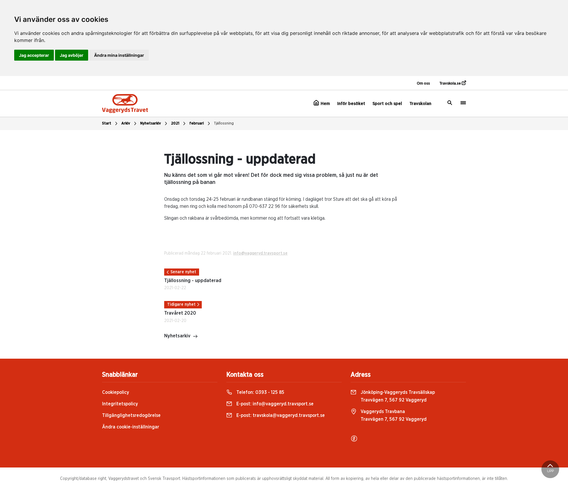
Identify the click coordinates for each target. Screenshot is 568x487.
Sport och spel (387, 103)
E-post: (274, 404)
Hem (325, 103)
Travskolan (420, 103)
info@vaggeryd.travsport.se (260, 253)
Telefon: (259, 392)
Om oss (423, 83)
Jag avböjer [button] (71, 55)
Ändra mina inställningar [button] (119, 55)
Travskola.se (450, 83)
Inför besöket (351, 103)
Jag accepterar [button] (34, 55)
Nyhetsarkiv (150, 123)
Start (106, 123)
